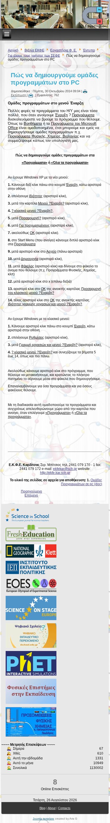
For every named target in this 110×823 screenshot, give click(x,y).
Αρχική (13, 50)
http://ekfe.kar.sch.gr (55, 473)
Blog (42, 808)
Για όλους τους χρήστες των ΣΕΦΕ (34, 55)
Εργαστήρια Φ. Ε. (63, 50)
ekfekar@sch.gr (65, 469)
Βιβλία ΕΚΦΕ (34, 50)
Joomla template (43, 818)
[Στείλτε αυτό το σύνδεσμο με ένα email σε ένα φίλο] (32, 95)
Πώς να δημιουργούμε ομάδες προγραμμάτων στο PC (54, 79)
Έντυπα (89, 50)
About (52, 808)
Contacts (64, 808)
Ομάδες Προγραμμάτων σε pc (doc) (81, 482)
